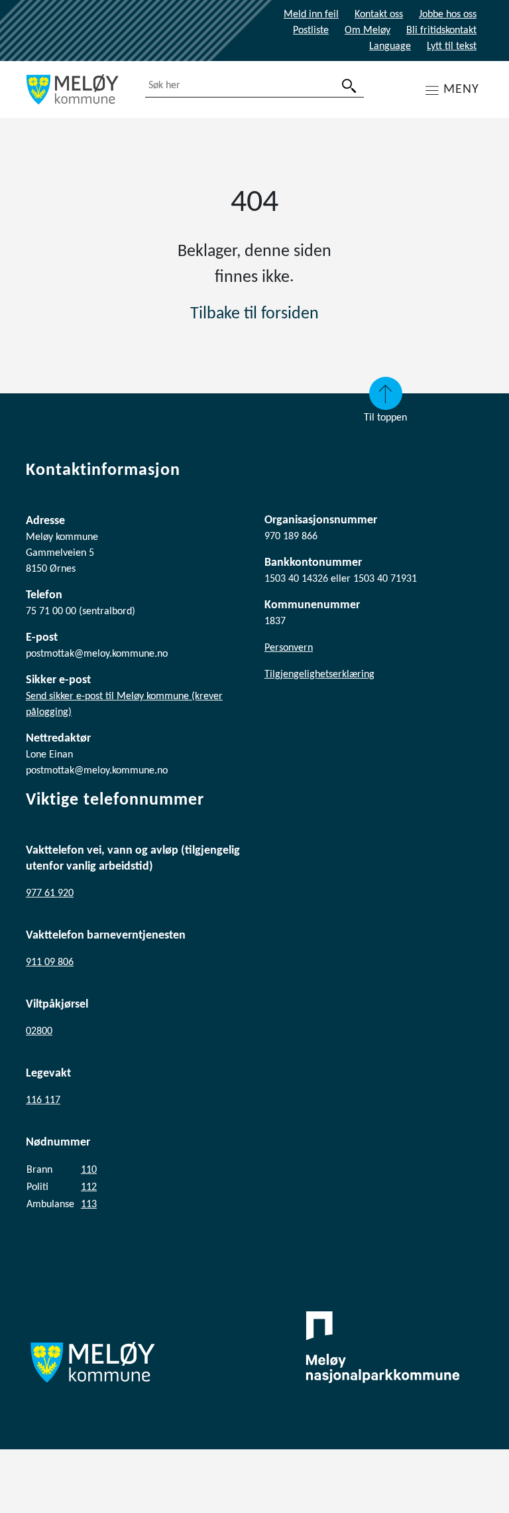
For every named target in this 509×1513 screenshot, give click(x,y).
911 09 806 (50, 962)
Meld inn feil (311, 14)
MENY (461, 89)
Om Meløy (367, 30)
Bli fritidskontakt (441, 30)
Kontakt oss (379, 14)
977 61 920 (50, 893)
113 (89, 1204)
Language (390, 46)
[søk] (349, 86)
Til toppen (385, 418)
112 (89, 1187)
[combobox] (254, 86)
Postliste (311, 30)
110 (89, 1170)
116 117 (43, 1100)
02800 (39, 1031)
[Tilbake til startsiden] (75, 89)
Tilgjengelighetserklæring (319, 674)
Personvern (288, 648)
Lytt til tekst (452, 46)
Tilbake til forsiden (254, 314)
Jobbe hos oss (448, 14)
